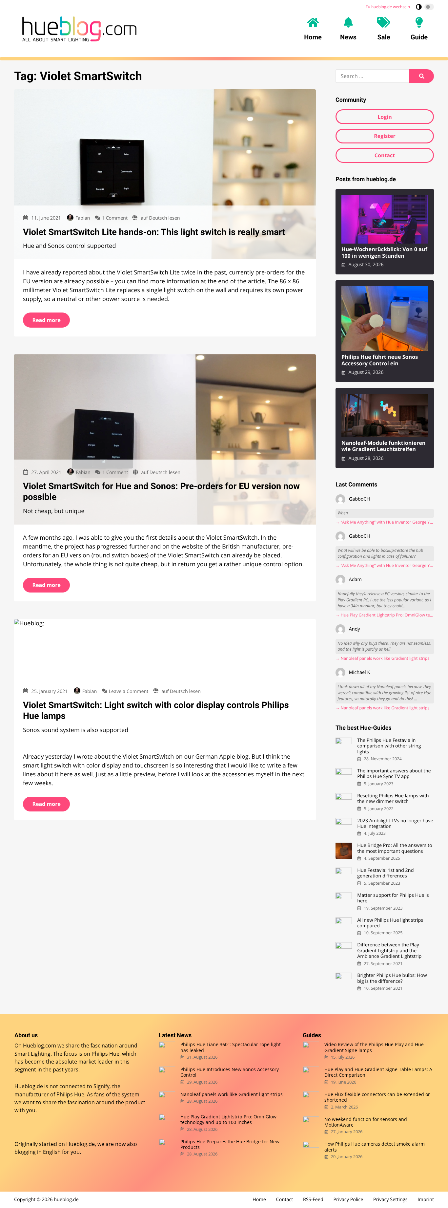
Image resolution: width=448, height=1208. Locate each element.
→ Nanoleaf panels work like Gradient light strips (382, 658)
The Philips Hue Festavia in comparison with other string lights (389, 746)
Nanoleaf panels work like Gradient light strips (231, 1094)
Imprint (425, 1200)
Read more (46, 320)
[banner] (79, 29)
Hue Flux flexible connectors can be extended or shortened (377, 1097)
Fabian (82, 218)
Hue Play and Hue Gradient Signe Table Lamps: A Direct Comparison (378, 1072)
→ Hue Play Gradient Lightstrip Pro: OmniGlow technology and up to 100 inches (385, 615)
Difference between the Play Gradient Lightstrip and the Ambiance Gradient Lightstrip (389, 950)
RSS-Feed (313, 1200)
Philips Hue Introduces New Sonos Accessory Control (229, 1072)
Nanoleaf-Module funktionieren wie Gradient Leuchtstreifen (383, 446)
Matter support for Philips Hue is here (393, 898)
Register (385, 136)
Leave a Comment (129, 691)
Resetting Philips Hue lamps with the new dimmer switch (393, 799)
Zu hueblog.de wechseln (388, 7)
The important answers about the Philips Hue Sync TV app (394, 774)
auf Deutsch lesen (160, 218)
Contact (385, 155)
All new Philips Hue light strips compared (390, 923)
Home (259, 1200)
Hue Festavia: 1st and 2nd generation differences (385, 873)
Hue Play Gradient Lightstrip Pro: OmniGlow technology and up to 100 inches (228, 1119)
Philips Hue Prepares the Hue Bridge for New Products (229, 1144)
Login (384, 116)
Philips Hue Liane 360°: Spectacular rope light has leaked (230, 1047)
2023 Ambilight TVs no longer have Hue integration (395, 824)
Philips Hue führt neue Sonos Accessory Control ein (379, 360)
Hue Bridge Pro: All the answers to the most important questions (394, 848)
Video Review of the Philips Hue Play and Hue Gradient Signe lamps (374, 1047)
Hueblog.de (80, 1144)
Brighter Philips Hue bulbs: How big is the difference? (392, 978)
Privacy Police (348, 1200)
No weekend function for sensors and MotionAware (365, 1122)
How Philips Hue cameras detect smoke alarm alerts (374, 1147)
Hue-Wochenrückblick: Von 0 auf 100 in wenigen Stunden (384, 252)
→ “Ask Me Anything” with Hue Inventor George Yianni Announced (385, 522)
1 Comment (115, 218)
